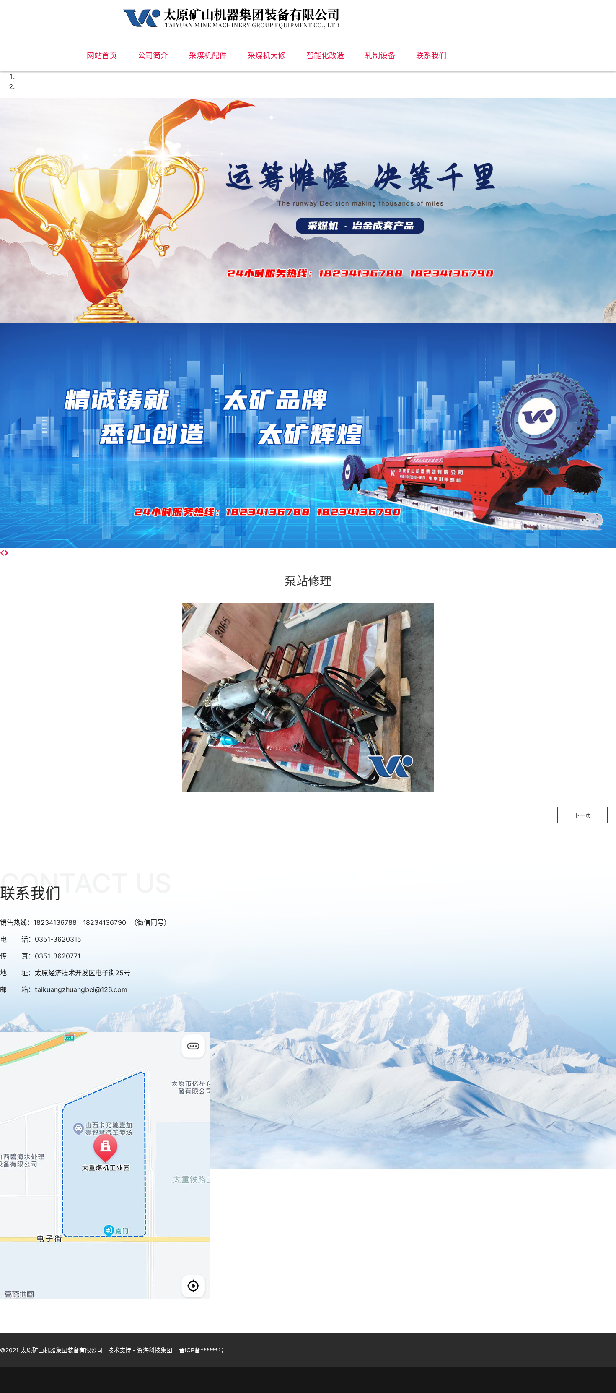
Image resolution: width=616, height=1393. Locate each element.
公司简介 (153, 55)
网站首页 (102, 55)
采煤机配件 (208, 55)
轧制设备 (380, 55)
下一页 (582, 815)
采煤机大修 (266, 55)
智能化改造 (325, 55)
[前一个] (2, 553)
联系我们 (431, 55)
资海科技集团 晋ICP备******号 (180, 1350)
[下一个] (6, 553)
